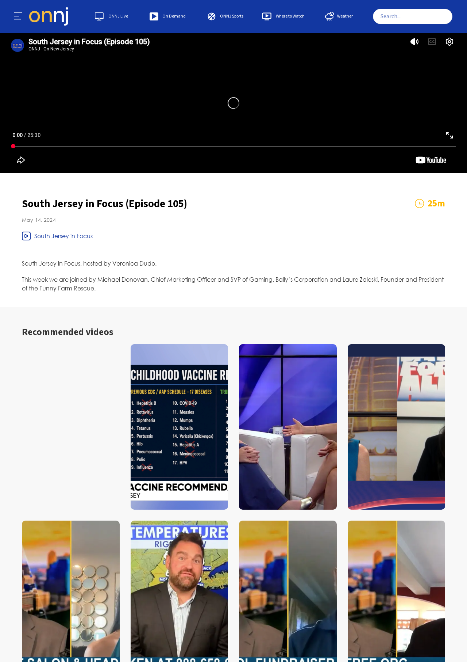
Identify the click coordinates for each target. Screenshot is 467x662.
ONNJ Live (118, 16)
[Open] (18, 16)
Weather (345, 16)
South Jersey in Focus (63, 236)
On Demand (174, 16)
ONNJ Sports (231, 16)
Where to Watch (290, 16)
